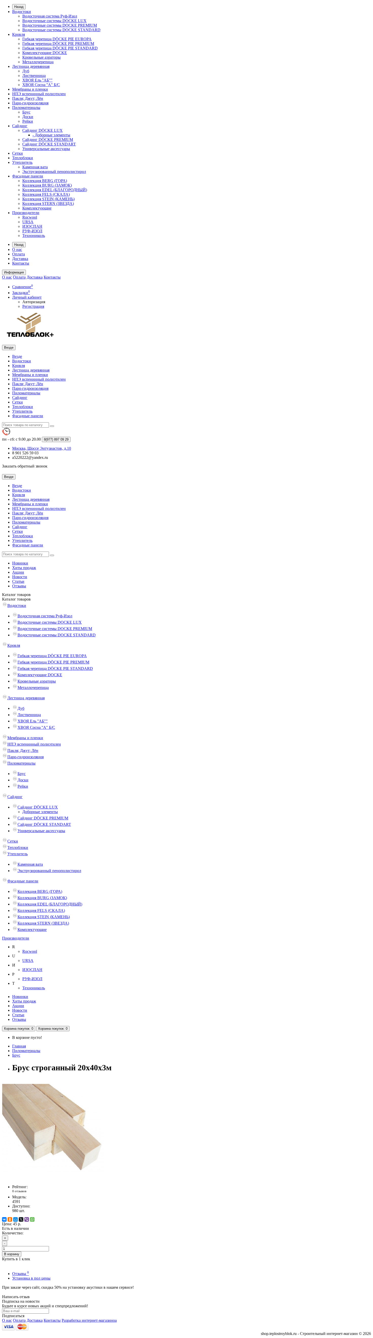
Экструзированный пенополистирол (54, 171)
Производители (25, 213)
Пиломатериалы (26, 107)
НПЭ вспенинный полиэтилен (39, 94)
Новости (19, 577)
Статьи (18, 581)
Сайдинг (19, 126)
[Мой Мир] (15, 1219)
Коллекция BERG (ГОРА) (44, 181)
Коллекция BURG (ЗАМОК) (47, 185)
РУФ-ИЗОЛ (32, 231)
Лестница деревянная (30, 66)
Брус (26, 112)
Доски (27, 117)
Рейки (27, 121)
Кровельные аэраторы (41, 57)
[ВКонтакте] (4, 1219)
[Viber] (26, 1219)
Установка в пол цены (31, 1278)
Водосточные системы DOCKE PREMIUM (59, 25)
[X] (21, 1219)
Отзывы (19, 586)
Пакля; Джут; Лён (27, 98)
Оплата (18, 254)
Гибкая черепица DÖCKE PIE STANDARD (60, 48)
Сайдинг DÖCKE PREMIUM (47, 139)
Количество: (12, 1233)
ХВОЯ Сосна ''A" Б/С (41, 85)
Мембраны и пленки (30, 89)
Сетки (17, 153)
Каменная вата (35, 167)
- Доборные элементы (51, 135)
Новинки (20, 563)
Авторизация (33, 302)
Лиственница (34, 75)
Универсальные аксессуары (46, 149)
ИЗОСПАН (32, 226)
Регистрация (33, 306)
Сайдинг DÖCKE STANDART (49, 144)
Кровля (18, 34)
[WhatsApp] (32, 1219)
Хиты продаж (24, 568)
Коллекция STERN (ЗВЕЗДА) (48, 203)
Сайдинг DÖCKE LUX (42, 130)
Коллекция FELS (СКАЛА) (46, 194)
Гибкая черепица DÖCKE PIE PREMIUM (58, 43)
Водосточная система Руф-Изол (49, 16)
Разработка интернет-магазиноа (89, 1320)
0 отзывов (19, 1191)
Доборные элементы (40, 812)
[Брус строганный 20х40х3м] (53, 1178)
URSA (27, 222)
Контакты (20, 263)
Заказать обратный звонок (24, 466)
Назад (19, 7)
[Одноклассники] (10, 1219)
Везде (17, 356)
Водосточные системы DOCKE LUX (54, 21)
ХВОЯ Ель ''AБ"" (37, 80)
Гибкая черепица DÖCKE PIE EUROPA (57, 39)
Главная (19, 1046)
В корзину (11, 1254)
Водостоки (21, 11)
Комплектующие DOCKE (44, 53)
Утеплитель (22, 162)
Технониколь (33, 235)
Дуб (25, 71)
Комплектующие (37, 208)
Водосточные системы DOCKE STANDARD (61, 30)
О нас (17, 249)
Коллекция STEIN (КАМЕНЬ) (48, 199)
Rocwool (29, 217)
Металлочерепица (38, 62)
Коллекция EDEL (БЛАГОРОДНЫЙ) (54, 190)
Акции (18, 572)
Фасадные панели (27, 176)
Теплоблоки (22, 158)
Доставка (20, 258)
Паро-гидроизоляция (30, 103)
